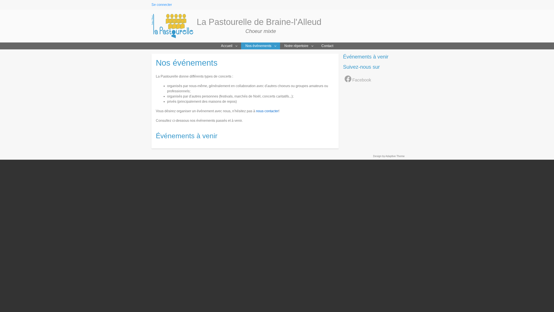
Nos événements (258, 46)
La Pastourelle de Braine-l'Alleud (259, 22)
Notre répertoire (296, 46)
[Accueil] (174, 26)
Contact (327, 46)
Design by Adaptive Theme (389, 156)
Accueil (226, 46)
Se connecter (161, 4)
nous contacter (267, 111)
